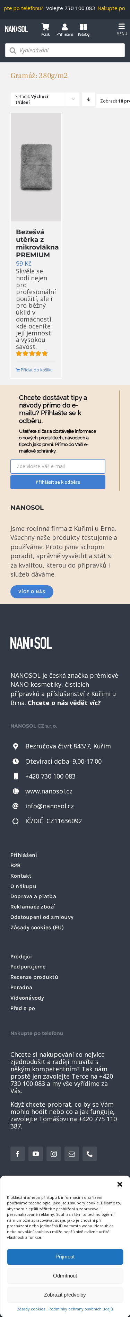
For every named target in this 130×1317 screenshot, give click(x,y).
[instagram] (53, 1154)
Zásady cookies (31, 1308)
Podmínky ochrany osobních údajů (81, 1308)
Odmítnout (65, 1276)
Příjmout (65, 1256)
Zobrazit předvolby (65, 1295)
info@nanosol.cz (49, 806)
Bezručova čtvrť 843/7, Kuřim (68, 746)
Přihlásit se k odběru (58, 482)
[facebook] (17, 1154)
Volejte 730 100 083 (68, 8)
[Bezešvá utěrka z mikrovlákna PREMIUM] (36, 167)
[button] (119, 1184)
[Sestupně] (88, 99)
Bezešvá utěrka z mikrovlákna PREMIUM (37, 243)
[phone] (90, 1154)
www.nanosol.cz (48, 791)
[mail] (71, 1154)
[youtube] (35, 1154)
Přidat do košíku (28, 370)
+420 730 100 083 (50, 776)
